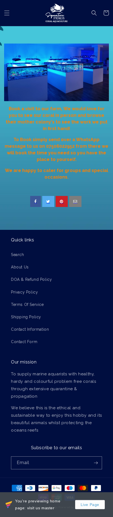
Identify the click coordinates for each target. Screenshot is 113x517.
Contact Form (24, 342)
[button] (7, 13)
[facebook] (35, 201)
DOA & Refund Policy (31, 279)
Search (17, 254)
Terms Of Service (27, 304)
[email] (75, 201)
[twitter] (48, 201)
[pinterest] (62, 201)
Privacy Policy (24, 292)
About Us (20, 267)
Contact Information (30, 329)
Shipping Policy (26, 317)
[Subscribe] (96, 462)
